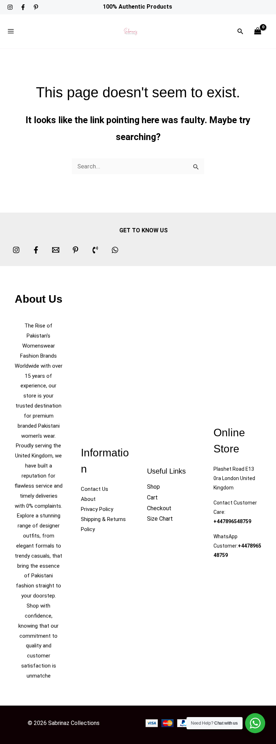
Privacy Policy (97, 509)
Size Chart (160, 518)
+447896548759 (232, 521)
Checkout (159, 508)
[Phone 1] (95, 250)
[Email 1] (55, 250)
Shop (153, 486)
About (88, 499)
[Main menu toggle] (11, 31)
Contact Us (94, 489)
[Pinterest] (36, 7)
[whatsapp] (115, 250)
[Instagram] (10, 7)
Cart (152, 497)
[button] (240, 31)
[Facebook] (23, 7)
